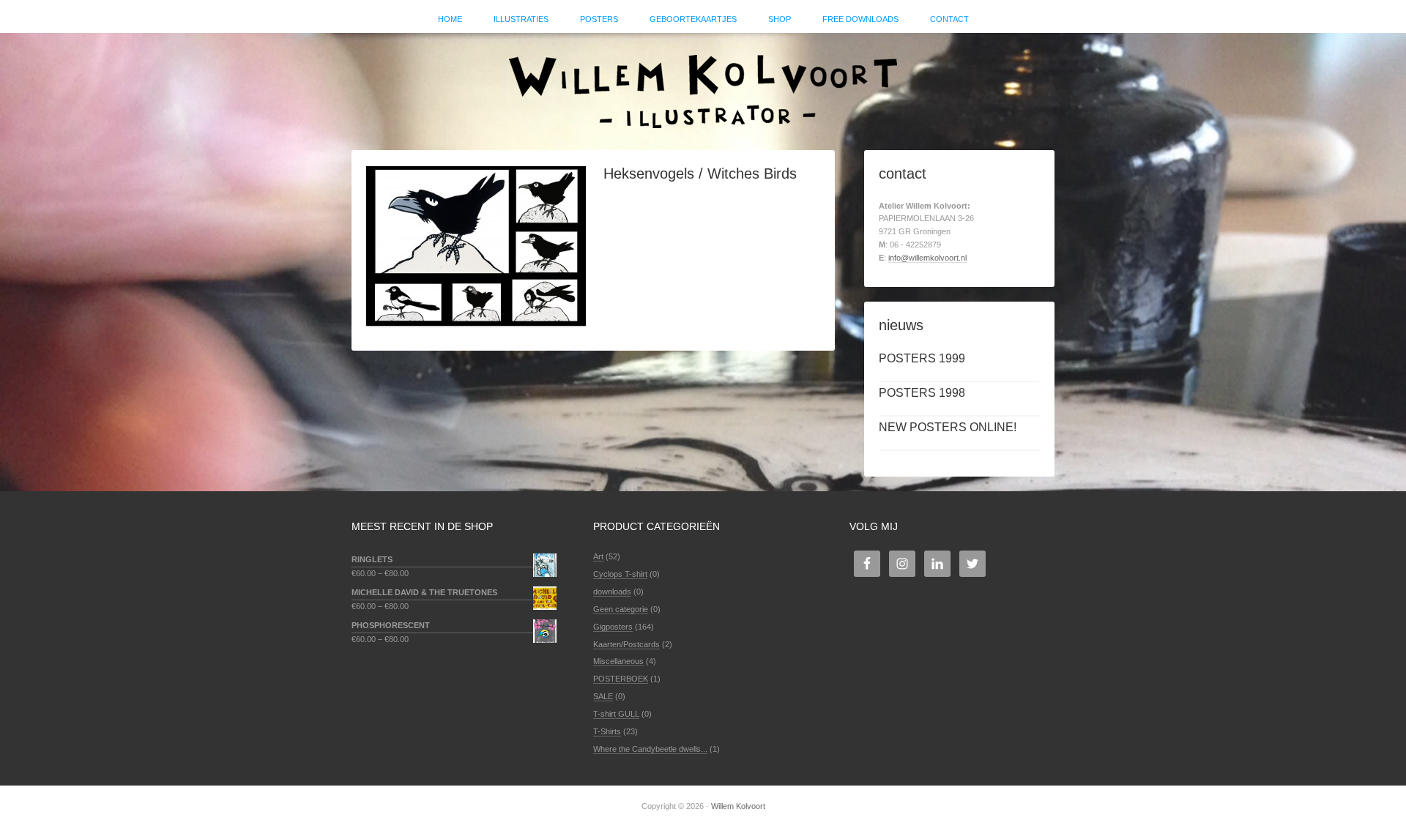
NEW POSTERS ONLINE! (947, 427)
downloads (612, 591)
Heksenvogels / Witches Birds (700, 173)
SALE (603, 696)
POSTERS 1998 (922, 393)
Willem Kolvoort (703, 84)
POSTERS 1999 (922, 358)
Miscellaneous (618, 661)
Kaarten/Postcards (626, 644)
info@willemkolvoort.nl (927, 257)
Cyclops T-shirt (620, 574)
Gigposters (613, 626)
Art (598, 556)
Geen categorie (620, 609)
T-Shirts (607, 731)
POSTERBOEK (620, 678)
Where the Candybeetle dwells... (650, 749)
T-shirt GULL (616, 713)
